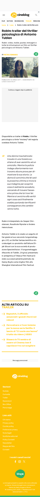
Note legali (7, 433)
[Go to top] (35, 489)
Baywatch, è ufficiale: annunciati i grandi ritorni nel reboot (21, 317)
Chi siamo (7, 420)
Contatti (6, 450)
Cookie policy (8, 426)
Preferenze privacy (10, 430)
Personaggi (7, 408)
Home (4, 25)
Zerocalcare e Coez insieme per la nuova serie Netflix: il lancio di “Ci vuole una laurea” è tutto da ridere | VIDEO (22, 330)
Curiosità (6, 394)
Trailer (28, 21)
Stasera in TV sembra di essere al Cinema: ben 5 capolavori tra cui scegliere (20, 342)
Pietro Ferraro (11, 55)
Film (3, 21)
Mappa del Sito (9, 446)
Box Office (7, 404)
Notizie (10, 21)
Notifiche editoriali (10, 436)
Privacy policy (8, 423)
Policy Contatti (9, 440)
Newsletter (7, 443)
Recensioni (19, 21)
